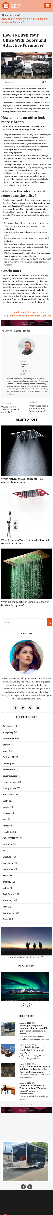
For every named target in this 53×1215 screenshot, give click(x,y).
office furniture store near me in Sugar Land (30, 315)
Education (8, 794)
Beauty (6, 744)
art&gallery (8, 732)
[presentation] (23, 1005)
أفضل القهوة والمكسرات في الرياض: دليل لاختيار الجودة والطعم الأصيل (33, 1050)
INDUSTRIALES (10, 838)
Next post (34, 402)
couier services (10, 776)
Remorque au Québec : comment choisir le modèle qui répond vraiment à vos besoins (34, 1029)
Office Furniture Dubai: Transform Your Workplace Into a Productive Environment (34, 1089)
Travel (5, 919)
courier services (10, 782)
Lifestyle (7, 856)
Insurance (7, 844)
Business (14, 15)
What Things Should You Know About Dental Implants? (38, 408)
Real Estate (8, 894)
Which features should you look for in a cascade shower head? (22, 480)
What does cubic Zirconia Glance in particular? (10, 409)
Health (6, 832)
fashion (6, 813)
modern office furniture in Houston (30, 312)
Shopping (7, 900)
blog (5, 751)
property (7, 881)
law (4, 850)
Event (5, 800)
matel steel (8, 869)
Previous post (7, 403)
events (6, 807)
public (6, 888)
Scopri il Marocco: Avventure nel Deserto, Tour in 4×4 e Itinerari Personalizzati (35, 1069)
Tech (5, 906)
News (5, 875)
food (5, 819)
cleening (7, 763)
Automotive (8, 738)
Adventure (8, 726)
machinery (8, 863)
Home (5, 15)
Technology (8, 913)
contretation (9, 769)
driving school (9, 788)
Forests (6, 825)
